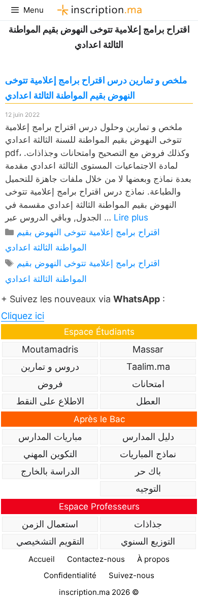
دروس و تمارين (50, 366)
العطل (148, 401)
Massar (148, 349)
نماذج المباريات (148, 454)
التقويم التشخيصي (50, 541)
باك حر (148, 471)
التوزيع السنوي (148, 541)
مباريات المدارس (50, 436)
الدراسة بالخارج (50, 471)
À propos (153, 559)
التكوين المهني (50, 454)
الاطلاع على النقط (50, 401)
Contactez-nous (96, 559)
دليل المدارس (148, 436)
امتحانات (148, 383)
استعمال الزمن (50, 524)
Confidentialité (70, 575)
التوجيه (148, 488)
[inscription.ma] (98, 10)
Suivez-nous (131, 575)
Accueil (41, 559)
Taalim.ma (148, 366)
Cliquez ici (22, 315)
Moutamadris (50, 349)
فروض (50, 383)
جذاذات (148, 524)
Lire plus (131, 217)
